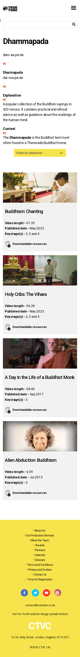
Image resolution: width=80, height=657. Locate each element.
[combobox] (40, 153)
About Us (40, 530)
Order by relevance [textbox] (29, 153)
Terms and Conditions (40, 564)
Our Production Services (40, 535)
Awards (39, 545)
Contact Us (40, 574)
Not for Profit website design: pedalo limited (40, 614)
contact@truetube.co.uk (40, 605)
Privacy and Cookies (40, 569)
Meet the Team (40, 540)
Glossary (40, 559)
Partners (40, 550)
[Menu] (73, 11)
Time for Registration (39, 579)
